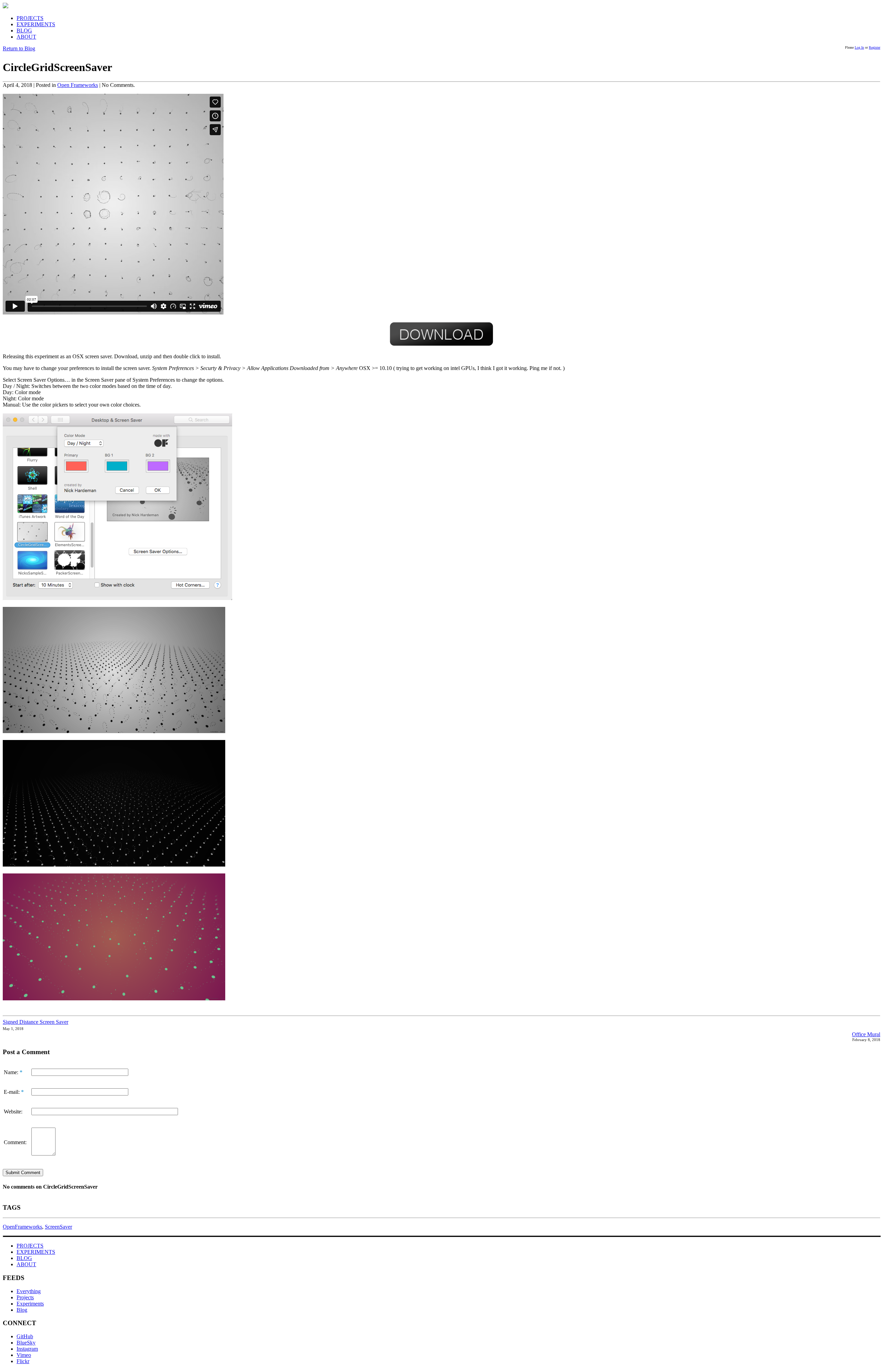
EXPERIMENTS (36, 24)
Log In (859, 47)
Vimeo (24, 1355)
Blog (22, 1310)
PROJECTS (30, 18)
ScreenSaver (58, 1227)
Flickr (23, 1361)
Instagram (27, 1349)
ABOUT (26, 37)
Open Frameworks (77, 85)
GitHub (25, 1336)
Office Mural (866, 1034)
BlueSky (26, 1343)
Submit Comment (23, 1172)
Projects (25, 1297)
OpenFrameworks (22, 1227)
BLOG (24, 30)
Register (874, 47)
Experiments (30, 1304)
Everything (29, 1291)
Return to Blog (19, 48)
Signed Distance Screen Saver (35, 1022)
